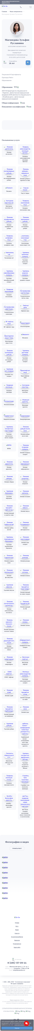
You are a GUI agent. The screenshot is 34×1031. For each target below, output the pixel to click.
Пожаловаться (17, 944)
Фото (17, 926)
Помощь (29, 1008)
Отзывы (17, 923)
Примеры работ (7, 78)
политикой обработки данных (22, 1024)
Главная (4, 11)
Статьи (4, 1008)
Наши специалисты (16, 11)
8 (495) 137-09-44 (17, 963)
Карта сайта (17, 947)
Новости (17, 933)
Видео (17, 930)
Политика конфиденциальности (16, 1008)
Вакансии (17, 940)
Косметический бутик (17, 937)
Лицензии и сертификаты (11, 75)
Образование (7, 80)
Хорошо (17, 1028)
